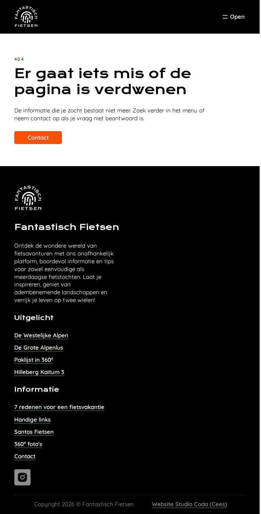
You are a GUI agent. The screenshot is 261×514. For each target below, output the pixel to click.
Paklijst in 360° (33, 359)
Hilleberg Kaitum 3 (39, 371)
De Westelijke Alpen (41, 335)
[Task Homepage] (26, 17)
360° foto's (28, 443)
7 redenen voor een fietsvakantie (59, 406)
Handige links (32, 419)
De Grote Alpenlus (38, 347)
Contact (38, 137)
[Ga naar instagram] (22, 477)
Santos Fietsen (34, 431)
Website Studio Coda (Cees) (189, 504)
